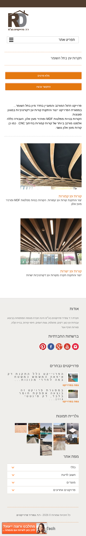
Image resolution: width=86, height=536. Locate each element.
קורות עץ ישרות (71, 271)
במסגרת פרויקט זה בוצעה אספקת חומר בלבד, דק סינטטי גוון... (41, 395)
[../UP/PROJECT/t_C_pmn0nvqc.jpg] (51, 241)
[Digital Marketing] (43, 534)
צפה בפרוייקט (71, 385)
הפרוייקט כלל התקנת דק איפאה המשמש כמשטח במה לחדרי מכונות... (36, 376)
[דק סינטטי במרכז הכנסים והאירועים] (21, 436)
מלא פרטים (43, 75)
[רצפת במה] (59, 453)
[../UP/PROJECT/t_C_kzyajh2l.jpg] (51, 166)
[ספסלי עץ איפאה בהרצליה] (71, 446)
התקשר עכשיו (43, 86)
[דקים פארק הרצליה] (33, 446)
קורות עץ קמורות (70, 196)
